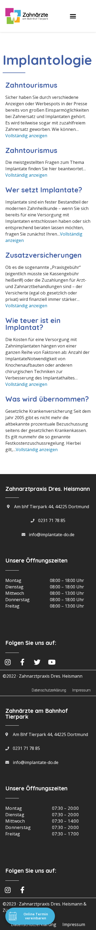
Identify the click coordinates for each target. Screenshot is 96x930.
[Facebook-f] (22, 890)
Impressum (81, 690)
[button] (73, 16)
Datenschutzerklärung (49, 690)
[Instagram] (7, 890)
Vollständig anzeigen (26, 136)
